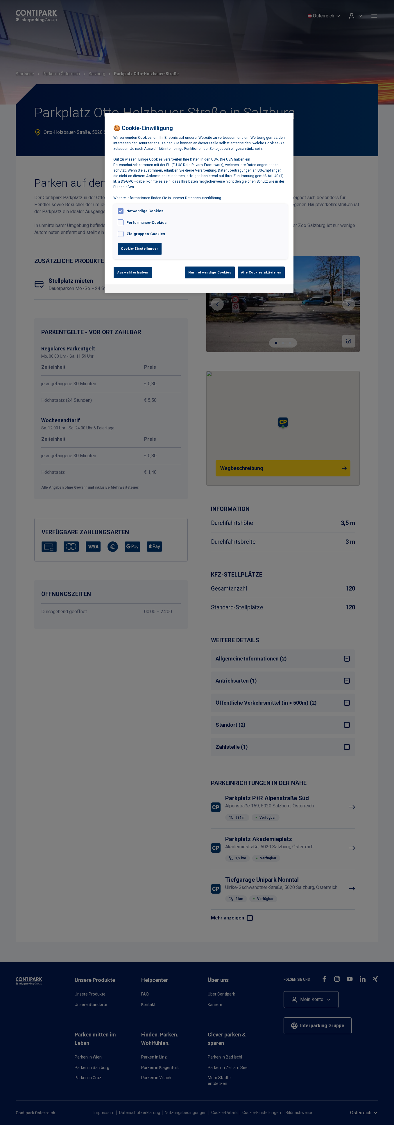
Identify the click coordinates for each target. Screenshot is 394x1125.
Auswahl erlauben (132, 272)
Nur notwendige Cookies (210, 272)
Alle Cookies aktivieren (261, 272)
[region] (199, 203)
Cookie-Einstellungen (140, 248)
